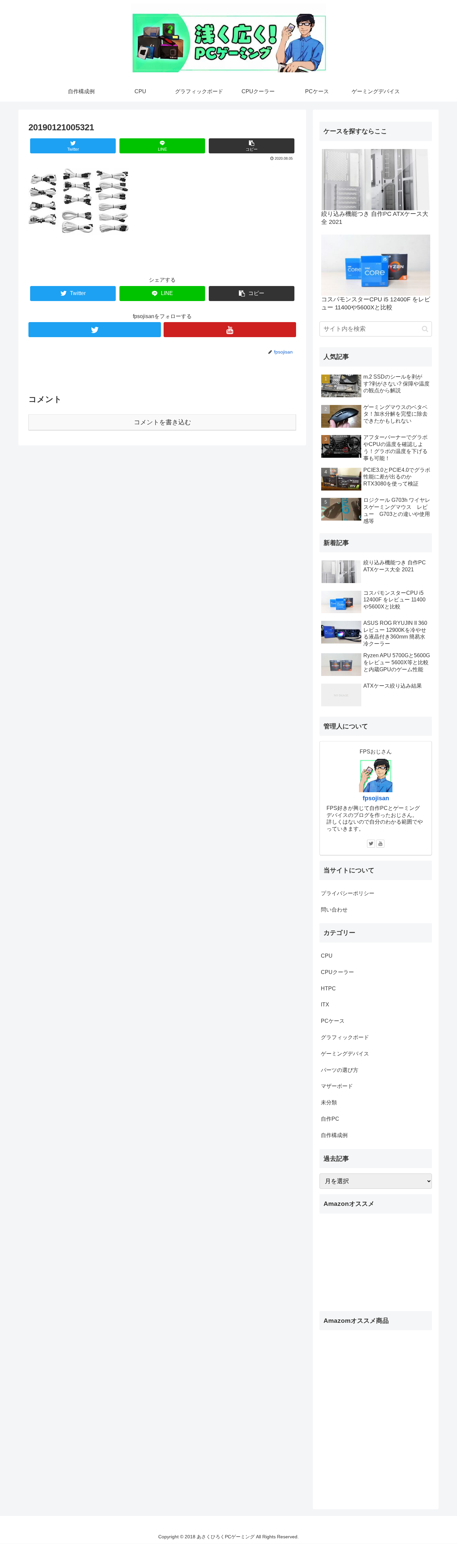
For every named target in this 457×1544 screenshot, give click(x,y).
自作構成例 (334, 1135)
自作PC (330, 1119)
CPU (327, 956)
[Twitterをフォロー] (94, 329)
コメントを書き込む (162, 422)
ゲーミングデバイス (345, 1054)
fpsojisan (376, 798)
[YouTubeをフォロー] (230, 329)
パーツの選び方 (339, 1070)
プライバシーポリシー (347, 893)
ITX (325, 1004)
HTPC (328, 988)
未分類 (329, 1102)
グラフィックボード (345, 1037)
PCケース (333, 1021)
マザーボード (337, 1086)
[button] (425, 329)
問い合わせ (334, 910)
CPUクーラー (337, 972)
